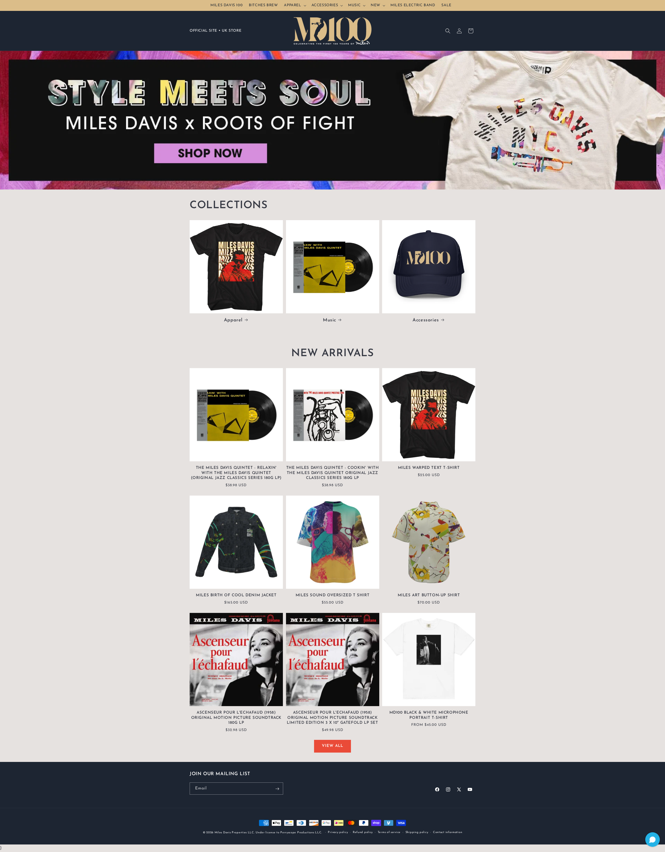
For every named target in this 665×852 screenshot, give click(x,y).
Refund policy (363, 832)
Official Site (203, 31)
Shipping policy (416, 832)
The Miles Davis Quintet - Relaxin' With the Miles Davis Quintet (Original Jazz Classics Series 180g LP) (236, 473)
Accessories (426, 320)
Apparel (233, 320)
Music (329, 320)
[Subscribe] (277, 789)
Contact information (447, 832)
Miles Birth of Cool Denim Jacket (236, 595)
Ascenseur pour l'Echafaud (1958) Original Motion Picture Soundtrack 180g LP (236, 718)
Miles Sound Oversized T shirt (332, 595)
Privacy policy (338, 832)
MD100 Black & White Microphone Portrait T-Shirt (428, 715)
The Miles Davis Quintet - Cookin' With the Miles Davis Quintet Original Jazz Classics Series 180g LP (332, 473)
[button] (294, 5)
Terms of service (389, 832)
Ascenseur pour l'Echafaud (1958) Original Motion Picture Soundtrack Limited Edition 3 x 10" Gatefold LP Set (332, 718)
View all (332, 746)
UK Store (231, 31)
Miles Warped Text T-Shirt (429, 468)
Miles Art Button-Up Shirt (429, 595)
